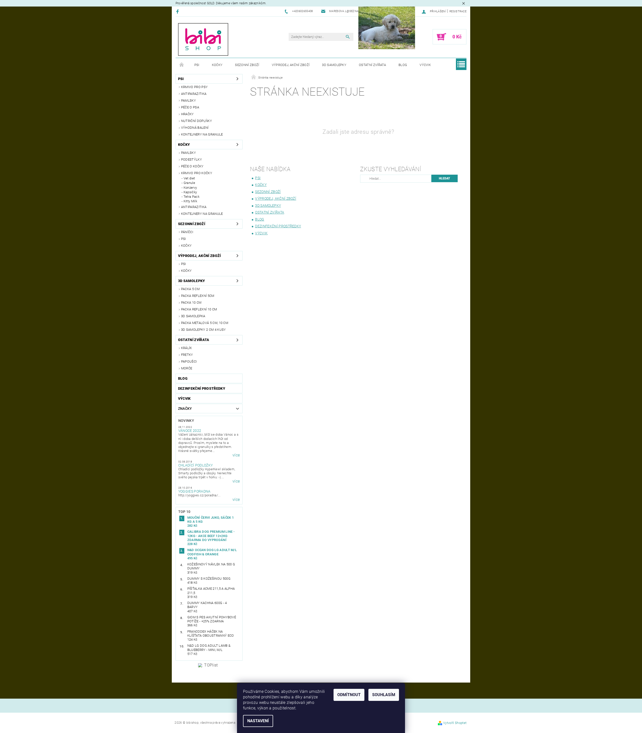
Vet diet (189, 178)
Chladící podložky (195, 465)
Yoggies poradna (194, 491)
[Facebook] (178, 11)
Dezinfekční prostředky (201, 388)
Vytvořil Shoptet (454, 723)
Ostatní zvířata (372, 65)
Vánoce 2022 (189, 431)
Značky (185, 409)
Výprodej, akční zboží (291, 65)
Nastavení (258, 720)
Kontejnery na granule (202, 134)
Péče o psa (190, 107)
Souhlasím (383, 694)
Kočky (217, 65)
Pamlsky (188, 100)
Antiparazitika (193, 94)
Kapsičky (190, 192)
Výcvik (425, 65)
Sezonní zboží (247, 65)
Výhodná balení (194, 127)
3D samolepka (193, 316)
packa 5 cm (190, 289)
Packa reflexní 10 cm (199, 309)
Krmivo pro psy (194, 87)
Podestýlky (191, 159)
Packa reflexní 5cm (197, 296)
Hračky (187, 114)
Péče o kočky (192, 166)
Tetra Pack (191, 196)
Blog (402, 65)
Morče (186, 368)
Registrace (457, 11)
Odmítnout (349, 694)
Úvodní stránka (182, 65)
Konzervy (190, 187)
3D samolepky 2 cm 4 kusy (203, 329)
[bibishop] (203, 39)
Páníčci (187, 232)
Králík (186, 348)
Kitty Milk (190, 201)
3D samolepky (334, 65)
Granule (189, 183)
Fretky (187, 355)
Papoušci (189, 361)
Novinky (186, 421)
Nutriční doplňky (196, 121)
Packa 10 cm (191, 302)
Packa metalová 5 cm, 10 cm (204, 323)
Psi (196, 65)
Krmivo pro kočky (196, 173)
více (236, 455)
